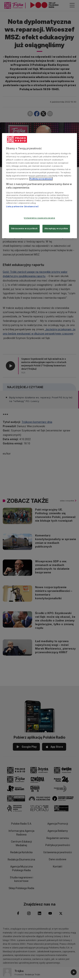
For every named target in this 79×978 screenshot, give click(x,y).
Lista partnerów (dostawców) (22, 206)
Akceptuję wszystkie (56, 228)
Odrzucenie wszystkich (24, 228)
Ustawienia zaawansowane (39, 218)
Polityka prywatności (41, 178)
